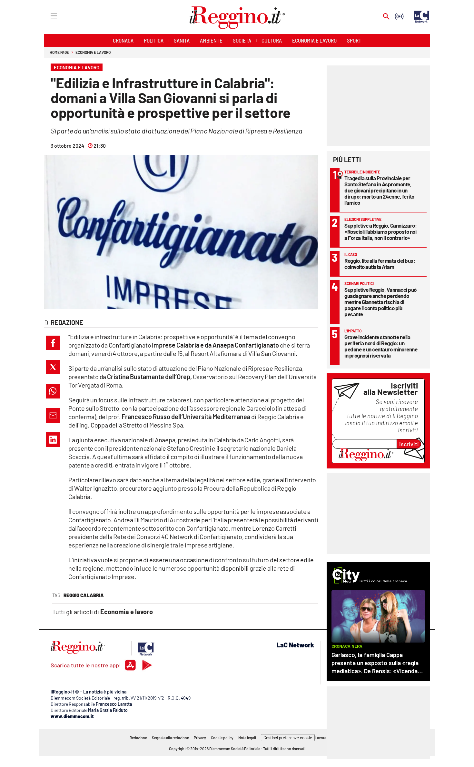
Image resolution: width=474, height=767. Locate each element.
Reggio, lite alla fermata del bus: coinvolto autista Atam (379, 263)
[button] (53, 343)
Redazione (138, 737)
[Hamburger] (48, 15)
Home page (59, 52)
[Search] (386, 17)
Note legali (247, 737)
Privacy (200, 737)
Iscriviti (409, 443)
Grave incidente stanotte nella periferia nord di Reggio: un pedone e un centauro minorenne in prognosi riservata (380, 346)
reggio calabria (84, 595)
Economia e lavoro (92, 52)
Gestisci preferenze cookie (287, 737)
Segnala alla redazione (170, 737)
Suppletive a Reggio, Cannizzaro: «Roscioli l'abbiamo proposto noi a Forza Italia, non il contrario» (380, 231)
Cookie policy (222, 737)
